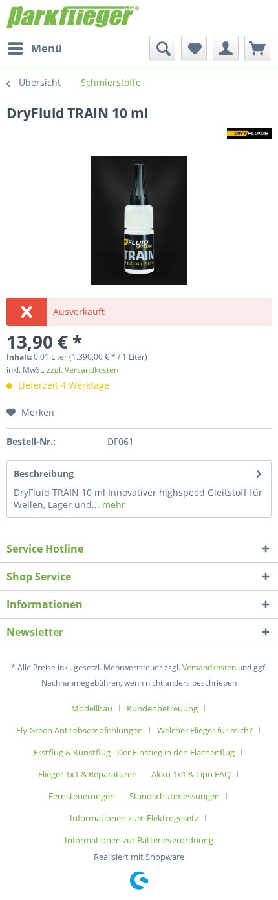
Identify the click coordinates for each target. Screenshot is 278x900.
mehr (112, 504)
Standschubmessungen (174, 796)
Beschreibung (44, 473)
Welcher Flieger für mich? (205, 730)
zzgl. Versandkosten (82, 369)
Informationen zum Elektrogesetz (134, 818)
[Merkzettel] (194, 48)
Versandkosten (209, 667)
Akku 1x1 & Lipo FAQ (191, 774)
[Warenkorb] (257, 48)
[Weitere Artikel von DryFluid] (249, 133)
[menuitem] (34, 48)
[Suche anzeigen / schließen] (162, 48)
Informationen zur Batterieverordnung (139, 840)
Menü (46, 48)
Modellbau (91, 708)
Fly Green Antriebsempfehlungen (79, 730)
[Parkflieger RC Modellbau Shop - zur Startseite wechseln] (72, 17)
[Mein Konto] (226, 48)
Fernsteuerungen (81, 796)
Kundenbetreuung (162, 708)
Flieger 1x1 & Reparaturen (87, 774)
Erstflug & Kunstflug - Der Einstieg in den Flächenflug (134, 752)
